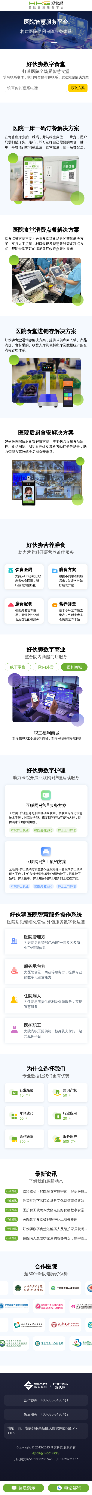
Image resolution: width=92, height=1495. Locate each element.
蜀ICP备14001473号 (46, 1453)
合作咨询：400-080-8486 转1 (46, 1400)
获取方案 (78, 87)
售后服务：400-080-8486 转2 (46, 1414)
